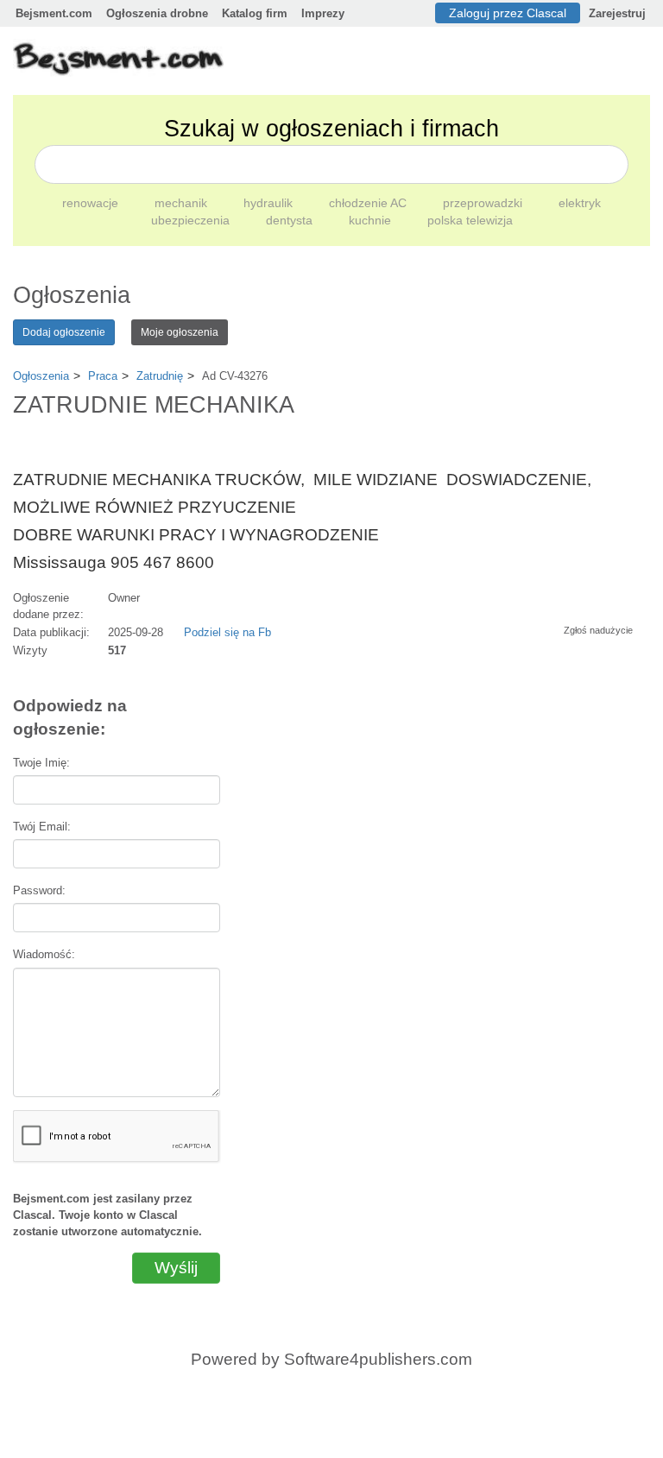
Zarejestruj (617, 13)
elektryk (580, 203)
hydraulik (269, 203)
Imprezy (322, 13)
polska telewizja (470, 220)
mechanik (183, 203)
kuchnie (372, 220)
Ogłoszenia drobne (157, 13)
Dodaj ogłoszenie (63, 332)
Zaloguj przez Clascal (507, 13)
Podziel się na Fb (227, 632)
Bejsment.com (54, 13)
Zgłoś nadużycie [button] (598, 630)
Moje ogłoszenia (179, 332)
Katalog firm (254, 13)
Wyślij (176, 1268)
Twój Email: (42, 826)
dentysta (291, 220)
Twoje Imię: (41, 762)
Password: (39, 890)
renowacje (92, 203)
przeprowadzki (484, 203)
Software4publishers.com (378, 1359)
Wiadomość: (44, 954)
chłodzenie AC (369, 203)
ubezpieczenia (192, 220)
